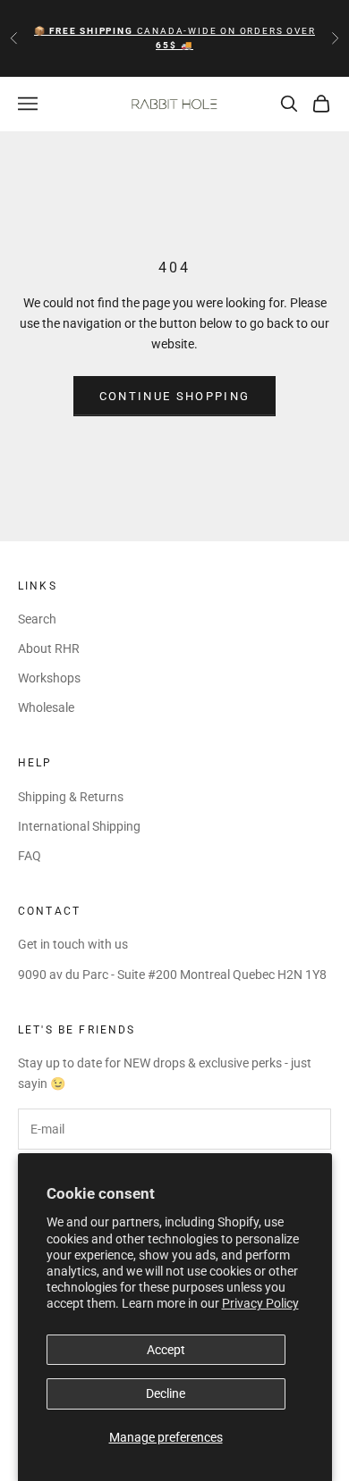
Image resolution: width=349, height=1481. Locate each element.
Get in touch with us (73, 944)
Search (37, 619)
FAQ (29, 856)
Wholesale (46, 707)
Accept (166, 1350)
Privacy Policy (260, 1303)
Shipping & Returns (70, 797)
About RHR (49, 648)
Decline (165, 1393)
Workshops (49, 678)
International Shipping (79, 826)
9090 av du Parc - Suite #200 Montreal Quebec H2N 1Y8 (172, 974)
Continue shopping (175, 396)
